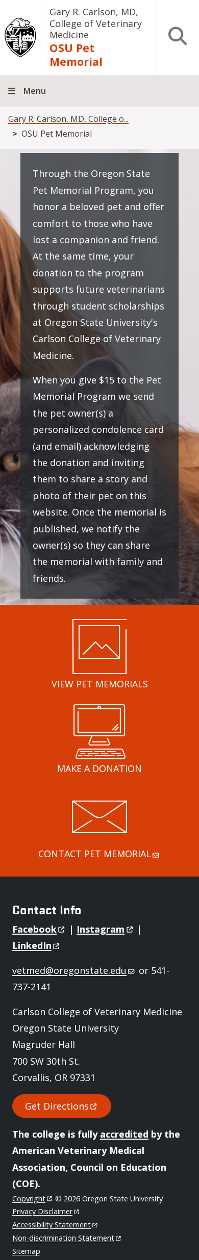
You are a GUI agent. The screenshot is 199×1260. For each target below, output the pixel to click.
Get (57, 1106)
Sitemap (26, 1251)
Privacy (42, 1211)
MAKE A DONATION (99, 768)
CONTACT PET (94, 853)
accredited (124, 1134)
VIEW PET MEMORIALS (100, 684)
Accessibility (51, 1224)
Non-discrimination (63, 1238)
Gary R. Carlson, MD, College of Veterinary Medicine (95, 23)
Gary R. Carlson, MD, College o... (68, 118)
